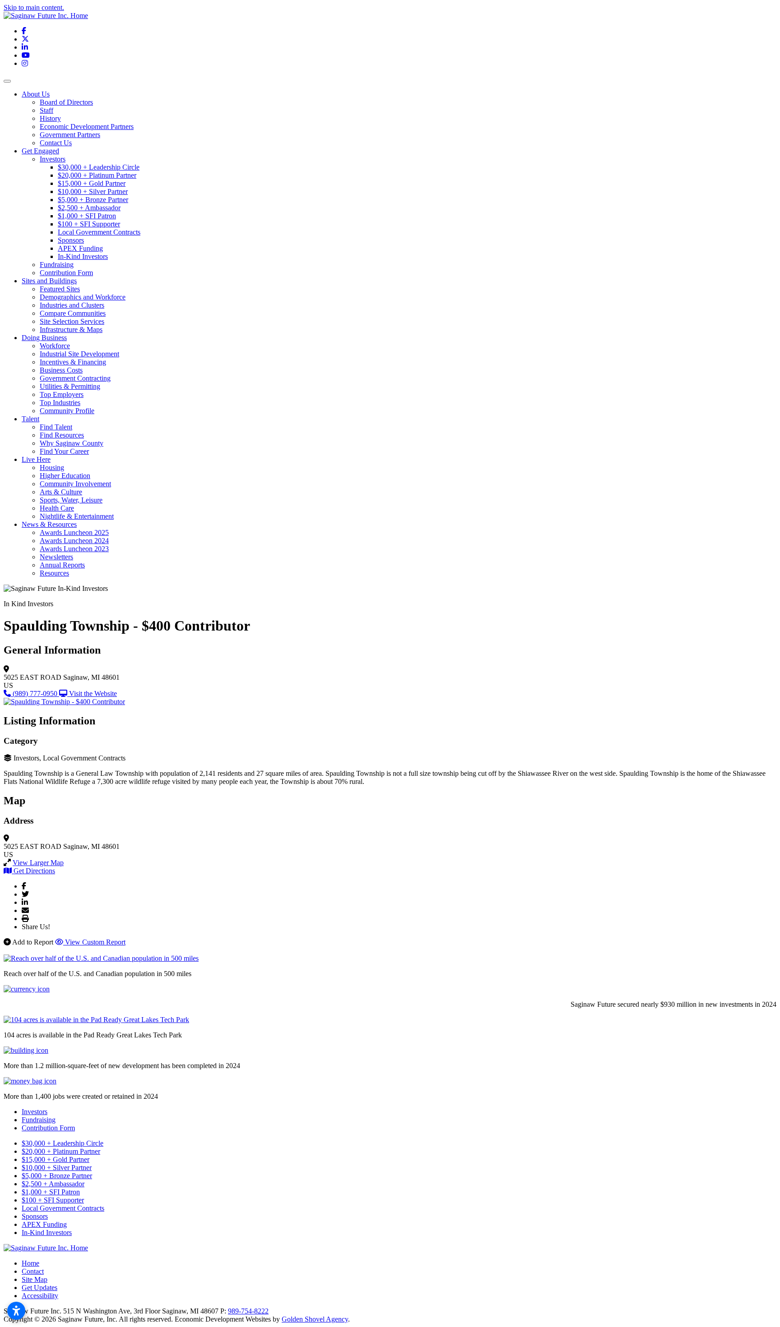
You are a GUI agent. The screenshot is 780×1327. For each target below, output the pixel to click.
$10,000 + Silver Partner (93, 191)
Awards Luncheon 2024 (74, 540)
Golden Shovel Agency (315, 1319)
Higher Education (65, 475)
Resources (54, 573)
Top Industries (60, 402)
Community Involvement (75, 484)
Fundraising (57, 264)
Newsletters (56, 557)
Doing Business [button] (44, 337)
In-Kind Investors (83, 256)
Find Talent (56, 427)
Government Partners (70, 134)
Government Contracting (75, 378)
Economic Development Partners (87, 126)
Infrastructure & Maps (71, 329)
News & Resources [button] (49, 524)
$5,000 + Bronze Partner (93, 199)
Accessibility (40, 1295)
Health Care (57, 508)
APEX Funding (80, 248)
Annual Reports (62, 565)
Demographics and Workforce (82, 297)
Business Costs (61, 370)
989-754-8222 (248, 1311)
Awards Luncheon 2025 (74, 532)
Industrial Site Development (79, 354)
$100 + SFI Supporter (89, 224)
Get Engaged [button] (40, 151)
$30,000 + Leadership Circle (98, 167)
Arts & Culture (61, 492)
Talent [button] (30, 419)
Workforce (55, 346)
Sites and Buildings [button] (49, 281)
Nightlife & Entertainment (77, 516)
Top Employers (62, 394)
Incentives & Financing (73, 362)
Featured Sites (60, 289)
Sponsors (71, 240)
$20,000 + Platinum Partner (97, 175)
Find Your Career (64, 451)
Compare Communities (73, 313)
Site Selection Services (72, 321)
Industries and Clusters (72, 305)
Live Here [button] (36, 459)
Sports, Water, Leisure (71, 500)
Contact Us (56, 143)
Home (30, 1263)
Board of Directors (66, 102)
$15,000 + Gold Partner (91, 183)
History (50, 118)
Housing (52, 467)
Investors (52, 159)
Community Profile (67, 411)
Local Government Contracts (99, 232)
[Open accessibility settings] (16, 1311)
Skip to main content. (34, 7)
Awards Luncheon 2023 (74, 549)
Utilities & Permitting (70, 386)
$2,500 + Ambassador (89, 208)
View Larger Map (38, 862)
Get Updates (39, 1287)
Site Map (34, 1279)
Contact (33, 1271)
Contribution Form (66, 272)
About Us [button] (36, 94)
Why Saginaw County (71, 443)
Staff (46, 110)
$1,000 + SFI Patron (87, 216)
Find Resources (62, 435)
